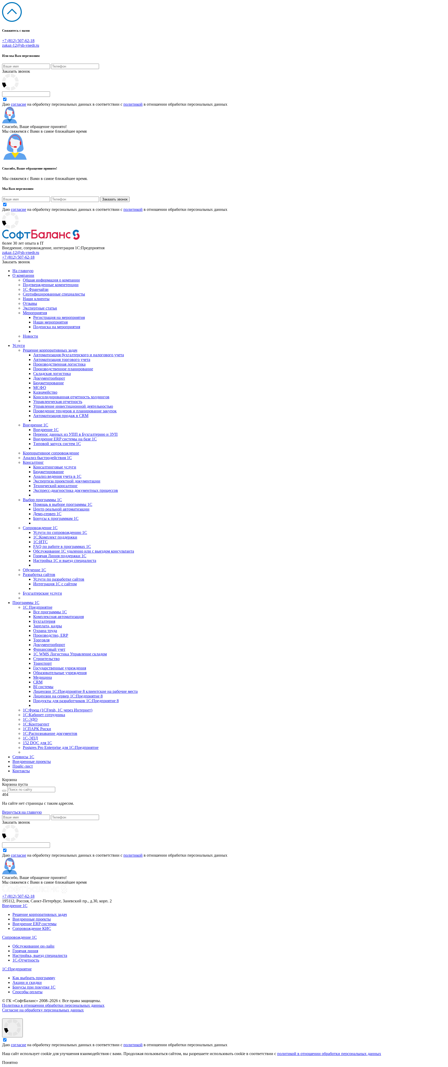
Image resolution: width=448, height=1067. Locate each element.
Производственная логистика (59, 364)
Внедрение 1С (35, 425)
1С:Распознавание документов (50, 733)
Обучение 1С (34, 570)
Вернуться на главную (22, 812)
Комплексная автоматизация (58, 616)
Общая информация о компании (51, 280)
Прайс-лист (22, 766)
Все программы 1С (50, 612)
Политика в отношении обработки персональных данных (53, 1005)
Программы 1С (25, 602)
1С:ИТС (40, 542)
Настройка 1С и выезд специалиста (64, 560)
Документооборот (49, 378)
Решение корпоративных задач (50, 350)
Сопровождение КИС (31, 928)
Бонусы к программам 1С (56, 518)
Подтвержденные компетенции (51, 285)
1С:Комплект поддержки (55, 537)
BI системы (43, 687)
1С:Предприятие (17, 969)
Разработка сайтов (39, 574)
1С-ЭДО (30, 719)
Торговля (41, 640)
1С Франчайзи (35, 289)
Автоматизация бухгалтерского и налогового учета (78, 355)
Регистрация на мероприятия (59, 317)
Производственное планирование (63, 369)
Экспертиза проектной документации (66, 481)
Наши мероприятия (50, 322)
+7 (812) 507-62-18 (18, 40)
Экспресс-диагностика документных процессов (75, 490)
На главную (22, 271)
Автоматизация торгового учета (61, 359)
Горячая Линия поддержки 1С (59, 556)
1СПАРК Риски (37, 729)
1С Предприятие (37, 607)
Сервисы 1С (23, 757)
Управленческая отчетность (57, 401)
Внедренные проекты (31, 761)
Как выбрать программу (33, 978)
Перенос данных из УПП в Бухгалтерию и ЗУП (75, 434)
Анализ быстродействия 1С (47, 457)
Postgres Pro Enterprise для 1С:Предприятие (61, 747)
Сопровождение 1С (40, 528)
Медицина (42, 677)
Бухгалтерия (44, 621)
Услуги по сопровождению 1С (60, 532)
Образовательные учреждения (60, 672)
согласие (18, 104)
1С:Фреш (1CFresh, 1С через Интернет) (57, 710)
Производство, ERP (50, 635)
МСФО (39, 387)
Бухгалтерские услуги (42, 593)
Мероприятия (35, 313)
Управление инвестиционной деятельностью (73, 406)
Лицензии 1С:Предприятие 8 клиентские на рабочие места (85, 691)
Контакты (21, 771)
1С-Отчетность (25, 960)
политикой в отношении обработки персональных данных (329, 1053)
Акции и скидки (27, 982)
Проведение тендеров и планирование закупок (75, 411)
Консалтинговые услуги (54, 467)
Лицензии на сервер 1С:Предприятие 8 (68, 696)
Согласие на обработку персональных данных (43, 1010)
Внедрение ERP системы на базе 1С (65, 439)
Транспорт (42, 663)
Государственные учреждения (59, 668)
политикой (133, 104)
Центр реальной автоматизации (61, 509)
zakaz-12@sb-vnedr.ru (20, 45)
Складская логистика (52, 373)
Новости (30, 336)
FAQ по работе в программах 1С (62, 546)
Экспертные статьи (40, 308)
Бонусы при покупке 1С (33, 987)
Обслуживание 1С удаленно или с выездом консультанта (83, 551)
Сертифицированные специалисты (54, 294)
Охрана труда (45, 630)
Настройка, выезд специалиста (39, 955)
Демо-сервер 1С (47, 514)
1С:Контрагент (36, 724)
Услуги (18, 345)
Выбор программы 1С (42, 500)
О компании (23, 275)
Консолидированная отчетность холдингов (71, 397)
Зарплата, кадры (47, 626)
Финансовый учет (49, 649)
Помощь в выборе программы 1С (62, 504)
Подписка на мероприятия (56, 327)
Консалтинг (33, 462)
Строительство (46, 658)
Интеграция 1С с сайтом (55, 584)
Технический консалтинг (55, 486)
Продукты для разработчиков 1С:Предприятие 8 (76, 701)
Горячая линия (25, 951)
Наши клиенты (36, 299)
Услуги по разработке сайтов (58, 579)
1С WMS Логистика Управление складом (70, 654)
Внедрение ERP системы (34, 924)
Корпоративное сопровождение (51, 453)
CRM (38, 682)
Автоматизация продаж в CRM (60, 415)
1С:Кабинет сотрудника (44, 715)
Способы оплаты (27, 992)
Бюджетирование (48, 383)
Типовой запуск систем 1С (57, 443)
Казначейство (45, 392)
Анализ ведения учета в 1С (57, 476)
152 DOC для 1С (37, 743)
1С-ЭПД (30, 738)
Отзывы (30, 303)
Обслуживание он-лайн (33, 946)
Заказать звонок (16, 71)
